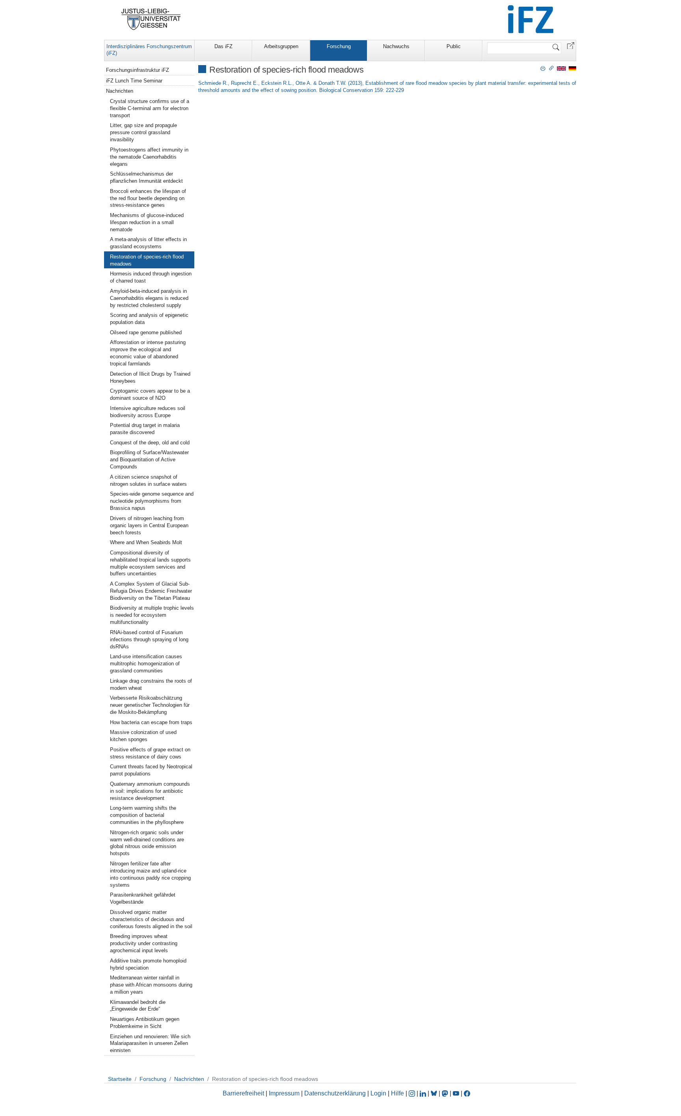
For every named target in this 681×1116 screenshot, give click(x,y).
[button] (570, 45)
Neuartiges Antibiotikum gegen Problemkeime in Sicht (144, 1022)
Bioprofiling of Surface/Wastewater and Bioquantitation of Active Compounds (149, 459)
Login (379, 1093)
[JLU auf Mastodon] (446, 1093)
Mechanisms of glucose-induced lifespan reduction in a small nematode (147, 222)
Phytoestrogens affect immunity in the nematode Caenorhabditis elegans (149, 157)
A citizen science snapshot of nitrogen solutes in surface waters (148, 480)
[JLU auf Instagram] (413, 1093)
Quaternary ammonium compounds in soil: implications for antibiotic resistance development (150, 791)
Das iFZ (223, 46)
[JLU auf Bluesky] (435, 1093)
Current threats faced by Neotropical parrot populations (151, 770)
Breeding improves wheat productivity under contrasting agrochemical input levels (143, 943)
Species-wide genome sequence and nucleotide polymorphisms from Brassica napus (152, 501)
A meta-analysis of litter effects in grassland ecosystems (148, 242)
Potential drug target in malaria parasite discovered (145, 428)
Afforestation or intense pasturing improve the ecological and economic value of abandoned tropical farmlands (148, 353)
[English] (561, 68)
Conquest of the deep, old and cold (150, 443)
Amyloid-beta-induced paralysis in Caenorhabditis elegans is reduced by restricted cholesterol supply (149, 298)
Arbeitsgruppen (281, 46)
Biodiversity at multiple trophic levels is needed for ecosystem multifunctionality (152, 615)
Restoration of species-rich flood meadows (147, 260)
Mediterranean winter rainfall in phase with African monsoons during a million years (151, 985)
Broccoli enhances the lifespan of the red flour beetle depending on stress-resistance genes (148, 198)
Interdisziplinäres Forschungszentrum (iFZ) (149, 49)
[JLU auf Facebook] (467, 1093)
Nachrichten (119, 91)
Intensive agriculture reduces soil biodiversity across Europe (147, 411)
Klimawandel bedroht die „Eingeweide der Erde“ (138, 1005)
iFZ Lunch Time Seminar (134, 81)
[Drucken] (542, 68)
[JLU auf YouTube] (456, 1093)
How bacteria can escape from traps (151, 722)
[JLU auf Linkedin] (424, 1093)
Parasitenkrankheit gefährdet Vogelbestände (142, 898)
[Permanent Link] (551, 68)
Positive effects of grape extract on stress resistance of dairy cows (150, 753)
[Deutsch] (572, 68)
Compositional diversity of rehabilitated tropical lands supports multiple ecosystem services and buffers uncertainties (150, 563)
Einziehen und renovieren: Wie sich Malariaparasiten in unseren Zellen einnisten (150, 1044)
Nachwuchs (396, 46)
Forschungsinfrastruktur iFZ (137, 70)
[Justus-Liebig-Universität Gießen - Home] (151, 19)
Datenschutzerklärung (335, 1093)
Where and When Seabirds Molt (146, 542)
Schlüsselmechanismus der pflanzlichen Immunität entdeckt (146, 177)
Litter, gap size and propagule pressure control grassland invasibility (143, 132)
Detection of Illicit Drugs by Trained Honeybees (150, 377)
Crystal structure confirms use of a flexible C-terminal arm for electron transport (149, 108)
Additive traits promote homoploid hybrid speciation (148, 964)
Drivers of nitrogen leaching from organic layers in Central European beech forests (149, 525)
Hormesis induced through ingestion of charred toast (151, 277)
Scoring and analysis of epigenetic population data (149, 318)
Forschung (339, 46)
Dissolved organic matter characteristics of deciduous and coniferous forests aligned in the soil (151, 919)
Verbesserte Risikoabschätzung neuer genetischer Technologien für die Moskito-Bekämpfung (150, 705)
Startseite (120, 1079)
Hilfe (397, 1093)
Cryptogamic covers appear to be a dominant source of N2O (150, 394)
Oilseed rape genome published (146, 332)
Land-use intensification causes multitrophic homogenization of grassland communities (146, 663)
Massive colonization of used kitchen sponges (143, 735)
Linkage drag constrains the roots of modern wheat (151, 684)
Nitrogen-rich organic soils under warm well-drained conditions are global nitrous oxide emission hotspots (147, 843)
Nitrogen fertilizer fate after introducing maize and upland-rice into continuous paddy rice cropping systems (150, 874)
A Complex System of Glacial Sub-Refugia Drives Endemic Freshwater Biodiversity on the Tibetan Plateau (151, 591)
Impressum (284, 1093)
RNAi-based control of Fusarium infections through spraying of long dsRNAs (149, 639)
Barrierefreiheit (243, 1093)
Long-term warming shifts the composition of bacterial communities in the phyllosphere (147, 815)
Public (454, 46)
